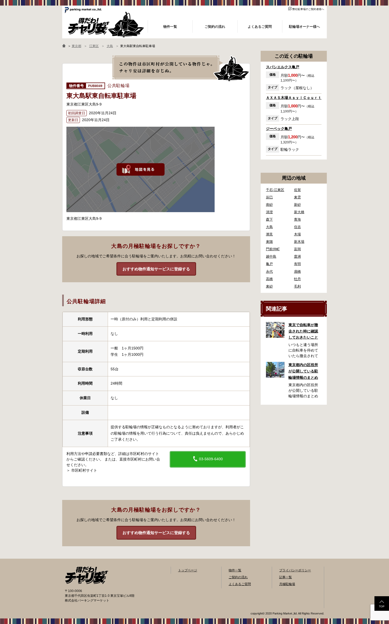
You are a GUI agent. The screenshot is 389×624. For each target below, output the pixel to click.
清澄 (269, 212)
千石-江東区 (275, 190)
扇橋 (297, 272)
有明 (297, 264)
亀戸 (269, 264)
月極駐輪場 (287, 584)
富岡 (297, 249)
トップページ (187, 570)
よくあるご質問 (240, 584)
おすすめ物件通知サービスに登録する (156, 269)
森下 (269, 219)
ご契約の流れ (238, 577)
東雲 (297, 197)
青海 (297, 219)
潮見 (269, 234)
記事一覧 (285, 577)
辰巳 (269, 197)
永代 (269, 272)
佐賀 (297, 190)
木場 (297, 234)
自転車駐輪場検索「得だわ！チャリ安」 (86, 575)
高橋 (269, 279)
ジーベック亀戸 (279, 128)
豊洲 (297, 256)
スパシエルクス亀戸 (282, 67)
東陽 (269, 242)
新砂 (297, 205)
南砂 (269, 205)
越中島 (271, 256)
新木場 (299, 242)
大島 (269, 227)
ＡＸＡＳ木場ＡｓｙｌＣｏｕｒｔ (294, 97)
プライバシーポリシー (295, 570)
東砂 (269, 286)
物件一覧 (235, 570)
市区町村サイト (84, 470)
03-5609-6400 (210, 459)
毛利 (297, 286)
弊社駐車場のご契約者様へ (308, 9)
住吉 (297, 227)
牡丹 (297, 279)
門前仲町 (273, 249)
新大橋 (299, 212)
